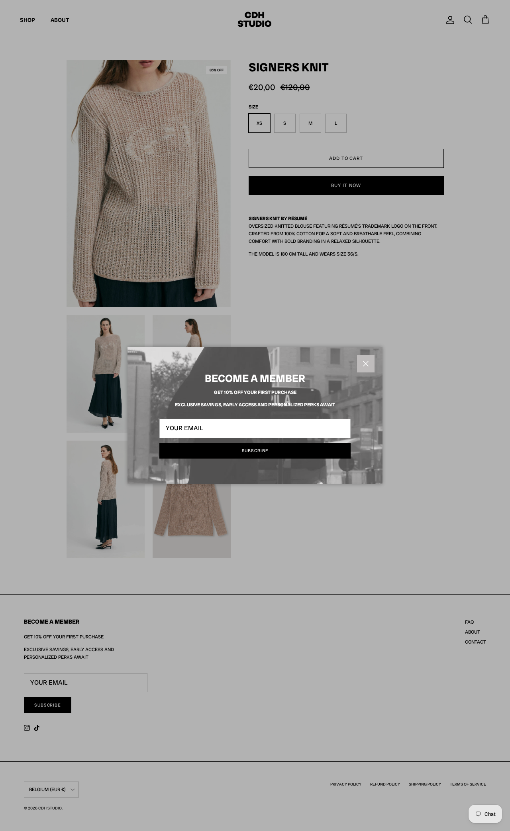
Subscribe (255, 450)
